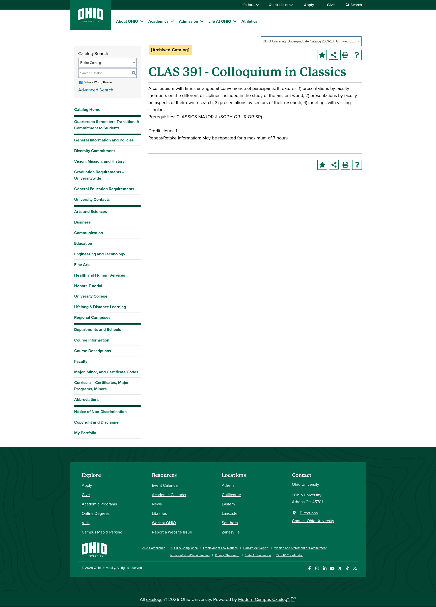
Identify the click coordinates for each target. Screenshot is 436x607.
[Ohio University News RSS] (355, 568)
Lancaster (230, 513)
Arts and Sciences (90, 211)
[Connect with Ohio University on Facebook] (309, 568)
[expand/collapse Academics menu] (172, 21)
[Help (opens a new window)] (357, 55)
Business (82, 222)
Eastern (228, 504)
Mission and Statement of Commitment (300, 548)
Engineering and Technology (99, 254)
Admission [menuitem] (188, 21)
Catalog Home (87, 109)
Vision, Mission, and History (99, 161)
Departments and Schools (97, 329)
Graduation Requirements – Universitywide (99, 175)
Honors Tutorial (88, 286)
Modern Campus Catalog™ (263, 599)
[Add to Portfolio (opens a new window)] (322, 55)
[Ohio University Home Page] (94, 549)
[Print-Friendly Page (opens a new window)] (345, 55)
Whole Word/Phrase (98, 82)
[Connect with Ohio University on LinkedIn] (324, 568)
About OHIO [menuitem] (127, 21)
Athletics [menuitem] (249, 21)
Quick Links (279, 4)
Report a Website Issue (172, 532)
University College (90, 296)
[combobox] (311, 41)
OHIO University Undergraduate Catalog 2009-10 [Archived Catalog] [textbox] (309, 41)
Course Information (91, 340)
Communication (88, 233)
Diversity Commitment (94, 151)
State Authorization (258, 555)
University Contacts (92, 199)
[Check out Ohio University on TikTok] (347, 568)
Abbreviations (86, 399)
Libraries (159, 513)
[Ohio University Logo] (90, 20)
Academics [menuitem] (158, 21)
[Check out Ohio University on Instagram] (317, 568)
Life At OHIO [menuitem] (219, 21)
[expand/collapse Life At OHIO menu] (235, 21)
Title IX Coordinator (289, 555)
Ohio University (104, 567)
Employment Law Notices (220, 548)
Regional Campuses (92, 317)
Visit (86, 522)
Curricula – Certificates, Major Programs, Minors (101, 386)
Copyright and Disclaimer (97, 422)
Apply (309, 4)
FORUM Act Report (255, 548)
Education (83, 243)
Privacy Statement (227, 555)
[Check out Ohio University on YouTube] (332, 568)
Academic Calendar (169, 494)
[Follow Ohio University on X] (340, 568)
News (157, 504)
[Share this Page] (333, 55)
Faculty (80, 361)
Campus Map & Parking (102, 532)
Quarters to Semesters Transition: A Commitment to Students (106, 125)
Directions (309, 513)
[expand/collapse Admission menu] (202, 21)
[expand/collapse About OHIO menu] (142, 21)
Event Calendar (165, 485)
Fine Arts (82, 265)
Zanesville (231, 532)
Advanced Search (95, 90)
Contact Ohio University (313, 520)
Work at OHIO (164, 522)
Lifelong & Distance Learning (100, 307)
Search (355, 4)
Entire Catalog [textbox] (90, 63)
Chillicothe (231, 494)
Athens (228, 485)
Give (331, 4)
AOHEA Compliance (184, 548)
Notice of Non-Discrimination (100, 412)
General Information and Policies (104, 140)
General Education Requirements (104, 189)
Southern (230, 522)
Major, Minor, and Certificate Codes (106, 372)
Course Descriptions (92, 351)
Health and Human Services (99, 275)
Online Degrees (96, 513)
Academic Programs (99, 504)
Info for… (248, 4)
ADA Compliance (153, 548)
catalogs (154, 599)
